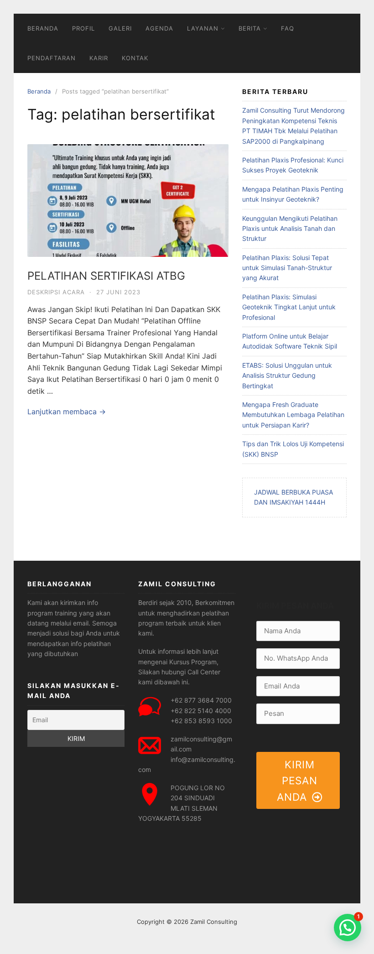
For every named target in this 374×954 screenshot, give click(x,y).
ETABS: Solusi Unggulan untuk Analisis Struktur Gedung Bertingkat (287, 375)
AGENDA (159, 28)
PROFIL (83, 28)
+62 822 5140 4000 (201, 710)
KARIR (98, 58)
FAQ (287, 28)
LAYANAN (202, 28)
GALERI (120, 28)
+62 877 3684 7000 (201, 700)
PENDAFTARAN (51, 58)
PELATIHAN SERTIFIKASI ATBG (106, 275)
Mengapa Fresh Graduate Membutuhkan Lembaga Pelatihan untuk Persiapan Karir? (293, 415)
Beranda (39, 91)
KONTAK (135, 58)
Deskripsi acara (56, 292)
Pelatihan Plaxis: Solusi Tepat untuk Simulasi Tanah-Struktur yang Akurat (287, 268)
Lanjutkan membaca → (66, 411)
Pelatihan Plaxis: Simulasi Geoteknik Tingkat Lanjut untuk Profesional (289, 307)
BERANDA (42, 28)
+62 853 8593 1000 (201, 721)
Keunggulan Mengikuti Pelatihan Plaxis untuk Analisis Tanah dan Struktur (290, 228)
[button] (347, 927)
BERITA (250, 28)
